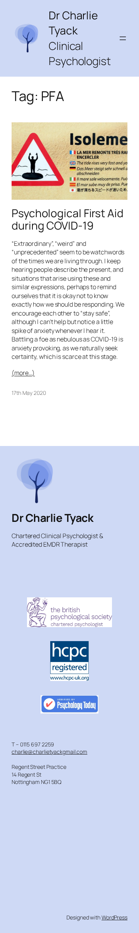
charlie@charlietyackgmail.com (49, 751)
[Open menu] (122, 38)
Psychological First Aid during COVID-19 (68, 219)
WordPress (114, 917)
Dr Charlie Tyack (52, 517)
